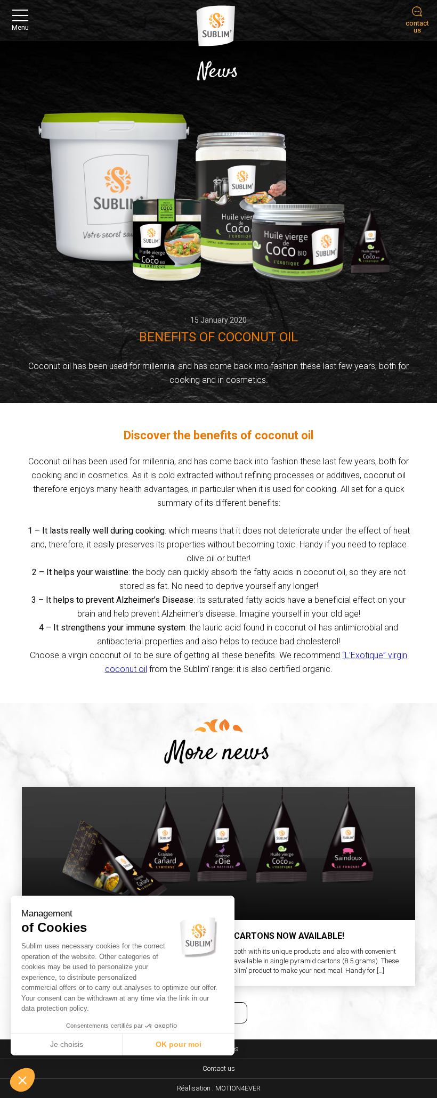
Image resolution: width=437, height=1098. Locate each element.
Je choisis (66, 1044)
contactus (417, 26)
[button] (22, 1080)
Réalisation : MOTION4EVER (219, 1088)
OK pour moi (178, 1044)
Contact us (219, 1068)
